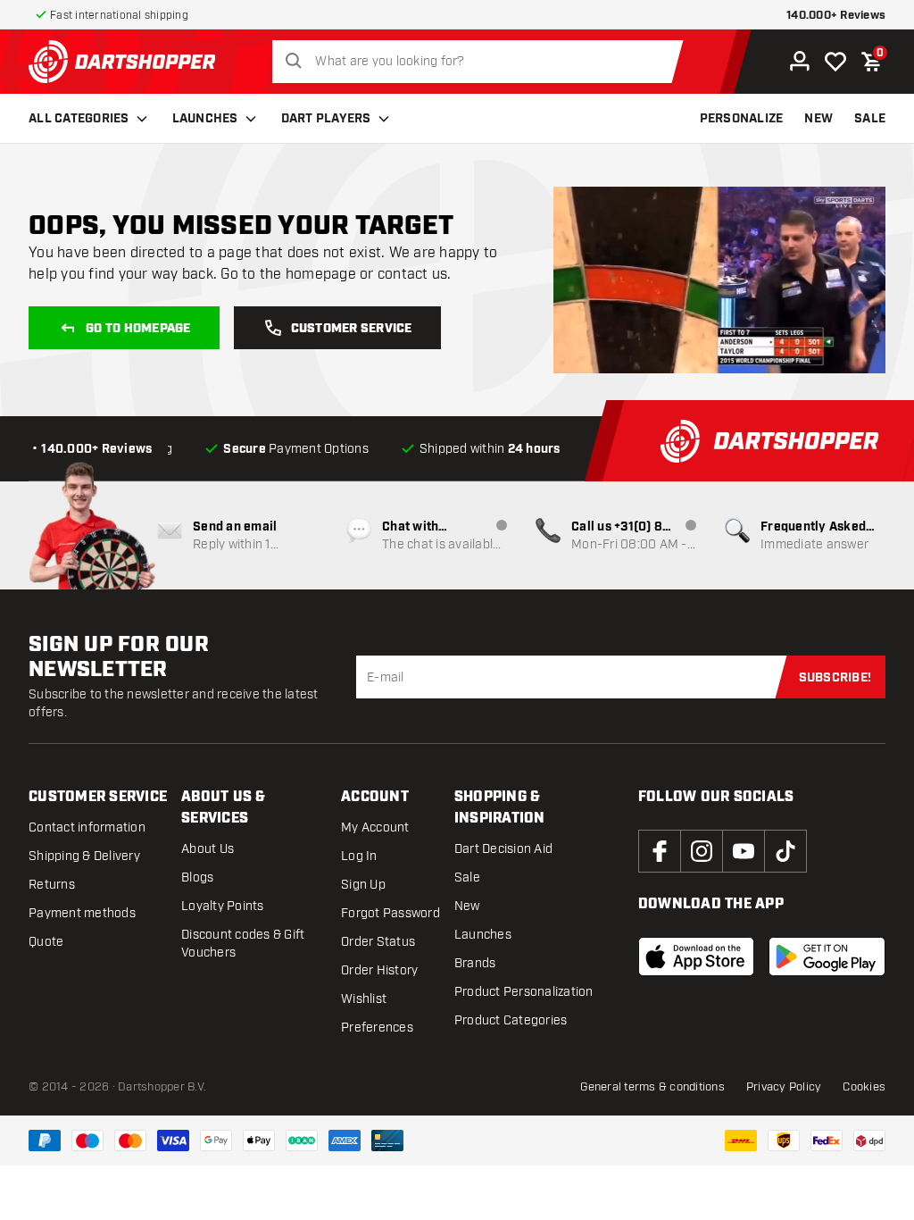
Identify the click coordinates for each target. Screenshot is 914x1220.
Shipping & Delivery (84, 856)
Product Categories (511, 1020)
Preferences (377, 1027)
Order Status (378, 941)
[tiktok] (785, 851)
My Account (375, 827)
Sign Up (363, 884)
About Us (207, 849)
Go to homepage (138, 329)
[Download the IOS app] (696, 956)
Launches (205, 119)
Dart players (326, 119)
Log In (359, 856)
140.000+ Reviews (835, 15)
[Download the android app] (827, 956)
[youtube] (743, 851)
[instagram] (701, 851)
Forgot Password (390, 913)
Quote (46, 941)
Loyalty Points (222, 906)
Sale (467, 877)
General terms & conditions (652, 1087)
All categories (79, 119)
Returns (52, 884)
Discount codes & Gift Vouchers (242, 943)
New (467, 906)
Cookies (864, 1087)
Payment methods (82, 913)
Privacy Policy (784, 1087)
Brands (475, 963)
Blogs (197, 877)
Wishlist (363, 999)
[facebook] (659, 851)
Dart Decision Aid (503, 849)
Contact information (87, 827)
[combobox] (482, 61)
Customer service (351, 329)
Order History (379, 970)
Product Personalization (524, 991)
